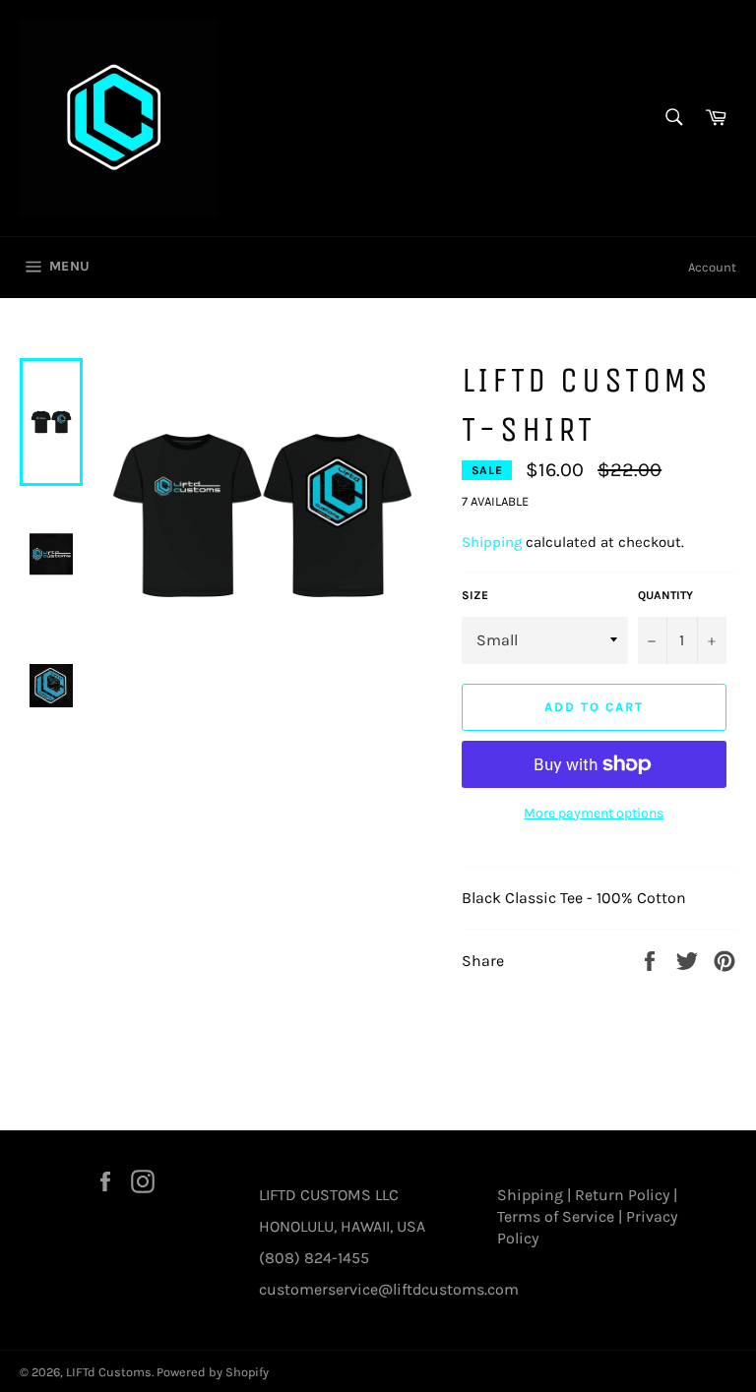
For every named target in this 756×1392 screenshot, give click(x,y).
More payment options (593, 813)
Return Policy (622, 1194)
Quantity (665, 595)
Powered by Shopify (213, 1371)
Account (712, 267)
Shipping (492, 542)
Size (475, 595)
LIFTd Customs (109, 1371)
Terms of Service (555, 1216)
